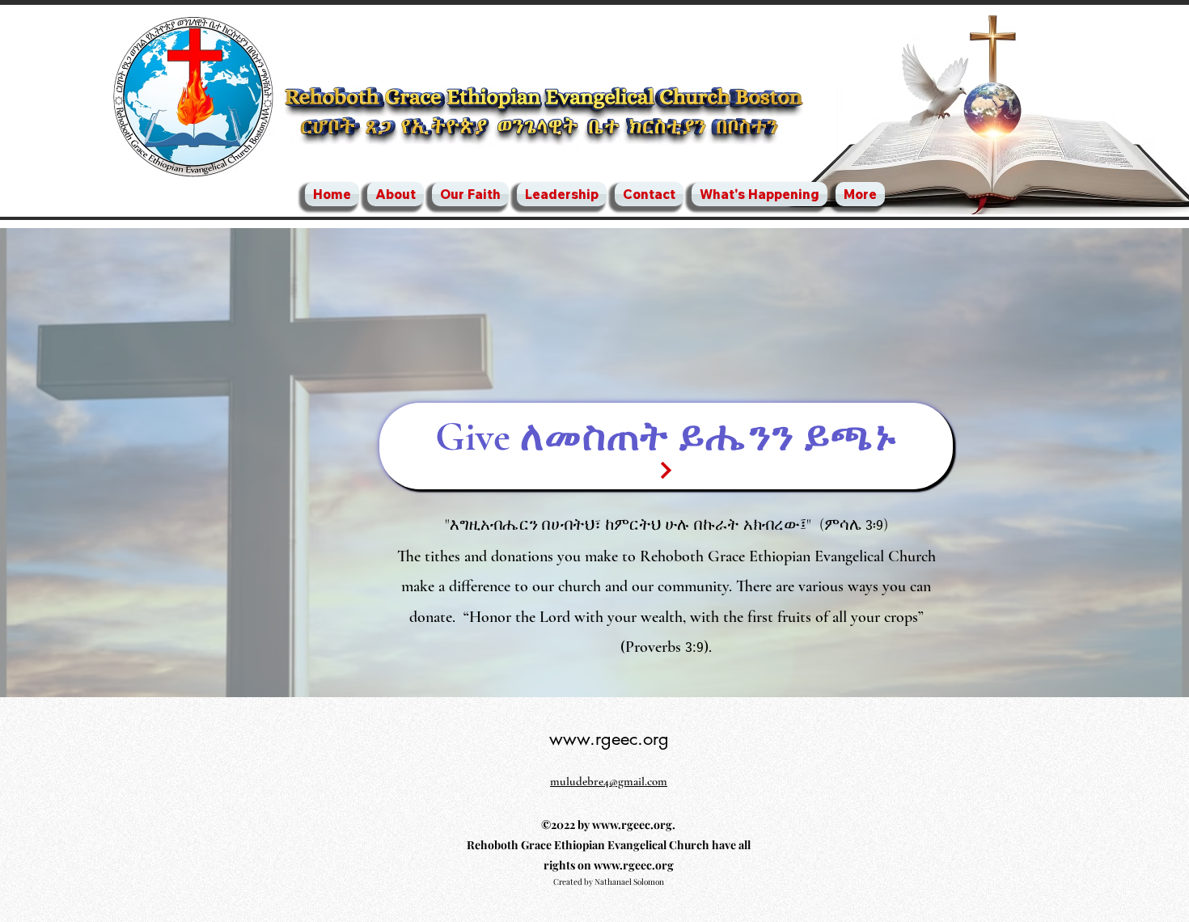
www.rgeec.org (609, 738)
